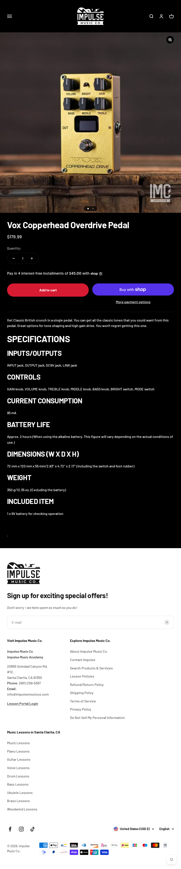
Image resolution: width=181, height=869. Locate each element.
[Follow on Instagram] (21, 829)
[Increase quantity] (31, 258)
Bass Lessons (17, 784)
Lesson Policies (82, 676)
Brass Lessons (18, 801)
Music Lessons (18, 743)
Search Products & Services (91, 668)
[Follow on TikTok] (33, 829)
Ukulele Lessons (20, 792)
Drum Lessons (18, 776)
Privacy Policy (80, 709)
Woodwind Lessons (22, 809)
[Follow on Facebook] (10, 829)
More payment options (133, 302)
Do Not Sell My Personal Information (97, 717)
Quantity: (14, 248)
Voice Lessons (18, 768)
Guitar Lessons (18, 759)
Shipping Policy (82, 693)
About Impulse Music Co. (89, 651)
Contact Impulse (82, 660)
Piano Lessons (18, 751)
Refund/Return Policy (87, 684)
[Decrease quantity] (13, 258)
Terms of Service (83, 701)
